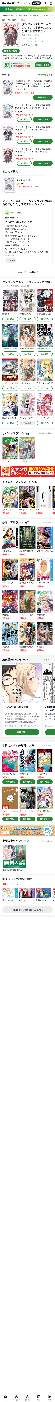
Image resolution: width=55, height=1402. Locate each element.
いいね (12, 260)
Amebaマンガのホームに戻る (27, 909)
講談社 (31, 38)
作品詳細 (27, 423)
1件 (37, 45)
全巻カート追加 (42, 64)
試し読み (24, 119)
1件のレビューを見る (26, 272)
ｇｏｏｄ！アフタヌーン (38, 41)
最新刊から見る (45, 74)
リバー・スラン (33, 35)
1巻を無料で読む (11, 51)
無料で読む (43, 97)
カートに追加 (43, 119)
